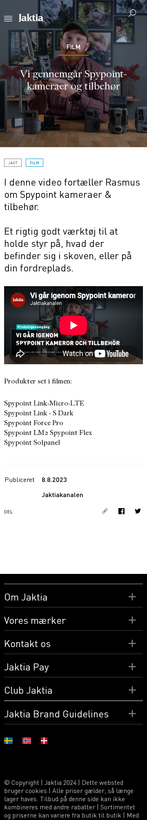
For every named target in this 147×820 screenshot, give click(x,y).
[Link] (106, 511)
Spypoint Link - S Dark (39, 413)
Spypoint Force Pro (33, 423)
